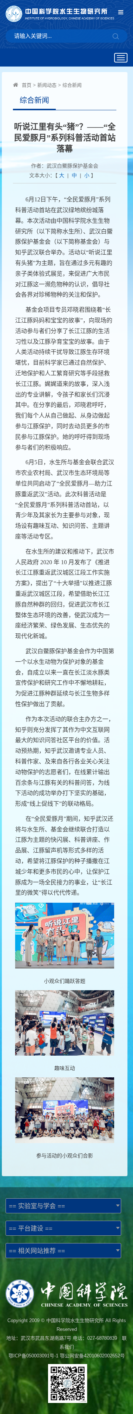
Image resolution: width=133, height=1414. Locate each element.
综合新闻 (72, 85)
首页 (26, 85)
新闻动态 (47, 85)
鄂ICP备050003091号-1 (33, 1355)
